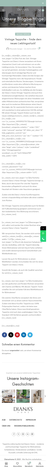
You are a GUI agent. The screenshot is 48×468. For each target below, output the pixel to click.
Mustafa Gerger (16, 49)
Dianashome (9, 459)
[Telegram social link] (30, 334)
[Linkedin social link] (23, 334)
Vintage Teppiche (28, 24)
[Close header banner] (43, 3)
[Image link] (23, 410)
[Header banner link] (23, 3)
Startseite (14, 24)
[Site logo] (23, 10)
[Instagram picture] (8, 396)
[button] (45, 396)
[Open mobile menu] (3, 10)
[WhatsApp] (43, 233)
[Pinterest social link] (17, 334)
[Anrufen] (43, 239)
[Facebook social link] (4, 334)
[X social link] (10, 334)
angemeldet (15, 350)
